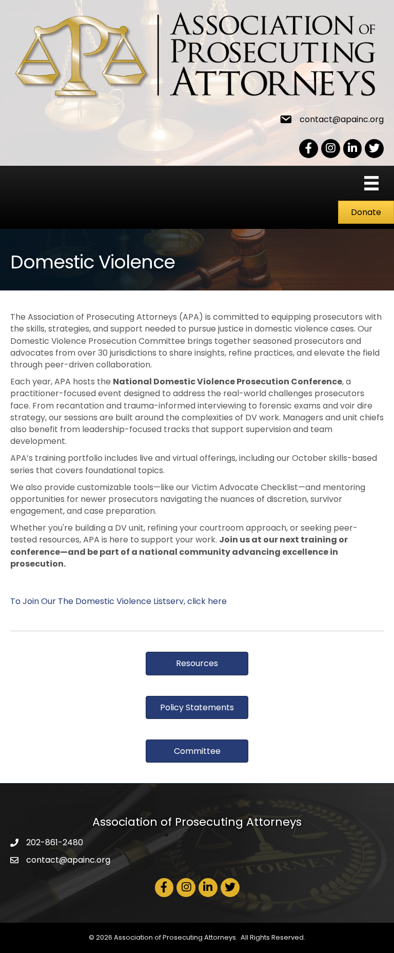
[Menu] (371, 183)
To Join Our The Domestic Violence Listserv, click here (118, 601)
